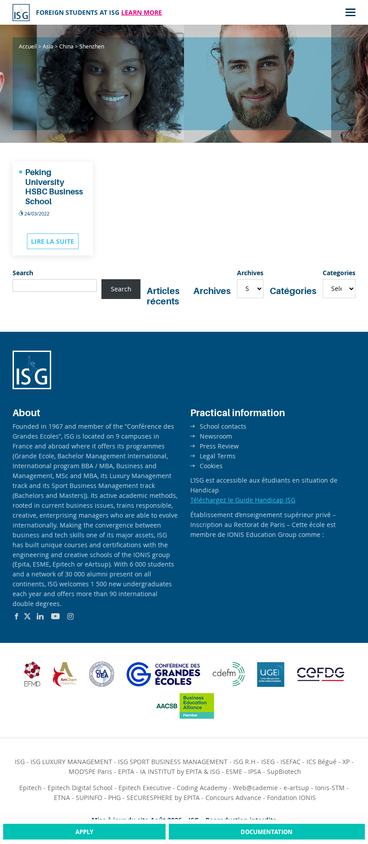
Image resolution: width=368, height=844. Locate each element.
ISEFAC (290, 761)
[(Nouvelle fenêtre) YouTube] (55, 616)
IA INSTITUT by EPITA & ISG (180, 771)
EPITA (126, 771)
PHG (114, 797)
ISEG (268, 761)
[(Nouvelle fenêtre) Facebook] (16, 616)
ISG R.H (244, 761)
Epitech (30, 787)
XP (346, 761)
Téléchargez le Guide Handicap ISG (242, 500)
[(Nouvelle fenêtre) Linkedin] (40, 616)
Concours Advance (233, 797)
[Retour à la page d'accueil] (32, 386)
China (66, 46)
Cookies (211, 466)
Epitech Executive (144, 787)
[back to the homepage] (21, 12)
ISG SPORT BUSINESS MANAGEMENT (173, 761)
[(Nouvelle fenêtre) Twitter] (27, 616)
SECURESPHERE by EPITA (163, 797)
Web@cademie (255, 787)
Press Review (219, 446)
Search (23, 272)
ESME (234, 771)
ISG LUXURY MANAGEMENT (71, 761)
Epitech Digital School (80, 787)
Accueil (28, 46)
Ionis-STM (330, 787)
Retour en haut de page (342, 803)
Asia (48, 46)
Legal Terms (218, 456)
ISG (20, 761)
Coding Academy (202, 787)
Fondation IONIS (291, 797)
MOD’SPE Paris (90, 771)
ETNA (62, 797)
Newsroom (216, 436)
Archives (250, 272)
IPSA (254, 771)
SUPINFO (89, 797)
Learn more (141, 12)
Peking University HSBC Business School (54, 187)
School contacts (223, 426)
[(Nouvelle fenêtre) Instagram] (70, 616)
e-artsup (296, 787)
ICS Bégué (322, 761)
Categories (339, 272)
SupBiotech (284, 771)
